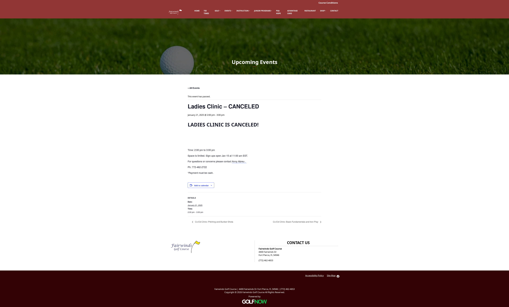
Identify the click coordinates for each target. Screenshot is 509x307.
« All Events (194, 87)
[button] (217, 11)
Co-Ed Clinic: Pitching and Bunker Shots (213, 221)
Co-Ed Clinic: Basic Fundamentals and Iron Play (296, 221)
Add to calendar (201, 185)
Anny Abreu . (239, 161)
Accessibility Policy (314, 275)
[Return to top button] (505, 228)
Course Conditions (328, 2)
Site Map (331, 275)
